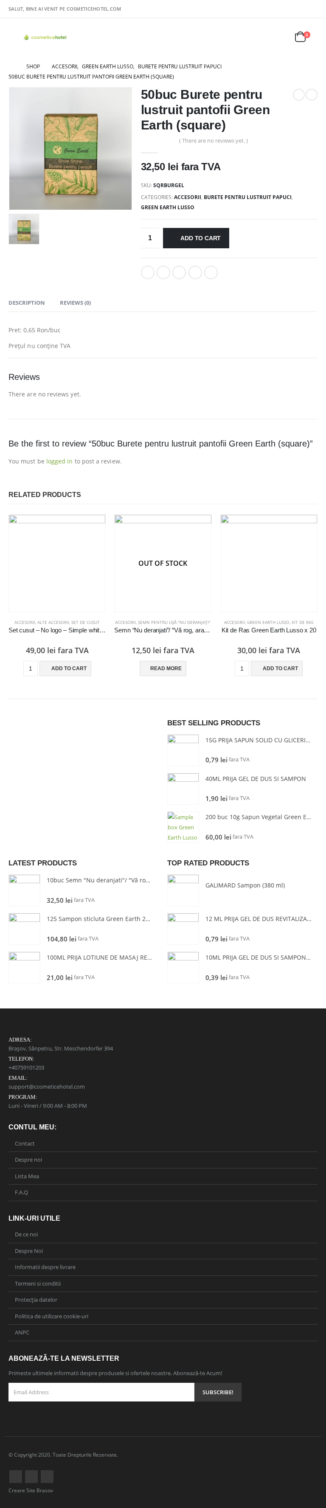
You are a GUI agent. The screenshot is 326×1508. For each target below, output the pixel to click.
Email (211, 272)
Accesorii (187, 197)
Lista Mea (27, 1176)
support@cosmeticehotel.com (46, 1086)
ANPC (22, 1332)
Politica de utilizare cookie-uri (51, 1316)
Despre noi (28, 1159)
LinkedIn (179, 272)
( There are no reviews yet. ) (213, 140)
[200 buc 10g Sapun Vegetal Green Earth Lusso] (183, 827)
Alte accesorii (53, 622)
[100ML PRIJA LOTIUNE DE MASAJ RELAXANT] (24, 967)
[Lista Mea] (279, 37)
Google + (195, 272)
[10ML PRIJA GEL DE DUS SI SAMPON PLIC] (183, 967)
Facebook (148, 272)
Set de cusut (85, 622)
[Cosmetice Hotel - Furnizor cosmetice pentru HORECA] (45, 37)
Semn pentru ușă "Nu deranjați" (174, 622)
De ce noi (26, 1234)
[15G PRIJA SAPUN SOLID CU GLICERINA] (183, 750)
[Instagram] (312, 8)
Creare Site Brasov (30, 1490)
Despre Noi (29, 1251)
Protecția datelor (36, 1299)
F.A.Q (21, 1192)
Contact (25, 1143)
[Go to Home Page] (11, 67)
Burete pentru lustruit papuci (248, 197)
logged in (59, 461)
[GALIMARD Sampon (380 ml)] (183, 890)
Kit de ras (302, 622)
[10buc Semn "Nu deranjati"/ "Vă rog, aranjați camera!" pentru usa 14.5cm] (24, 890)
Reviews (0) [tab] (75, 302)
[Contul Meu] (258, 37)
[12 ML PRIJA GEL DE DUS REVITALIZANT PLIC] (183, 929)
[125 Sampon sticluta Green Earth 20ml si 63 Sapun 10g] (24, 929)
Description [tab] (26, 302)
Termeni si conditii (38, 1283)
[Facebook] (299, 8)
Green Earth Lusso (167, 207)
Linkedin (47, 1476)
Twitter (163, 272)
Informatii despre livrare (45, 1267)
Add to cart (200, 238)
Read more (166, 668)
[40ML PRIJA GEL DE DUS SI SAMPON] (183, 789)
